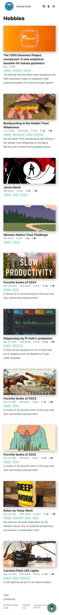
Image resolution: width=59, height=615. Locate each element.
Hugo (46, 605)
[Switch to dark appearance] (49, 6)
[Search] (44, 6)
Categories (9, 599)
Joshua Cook (23, 6)
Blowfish (37, 607)
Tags (6, 595)
